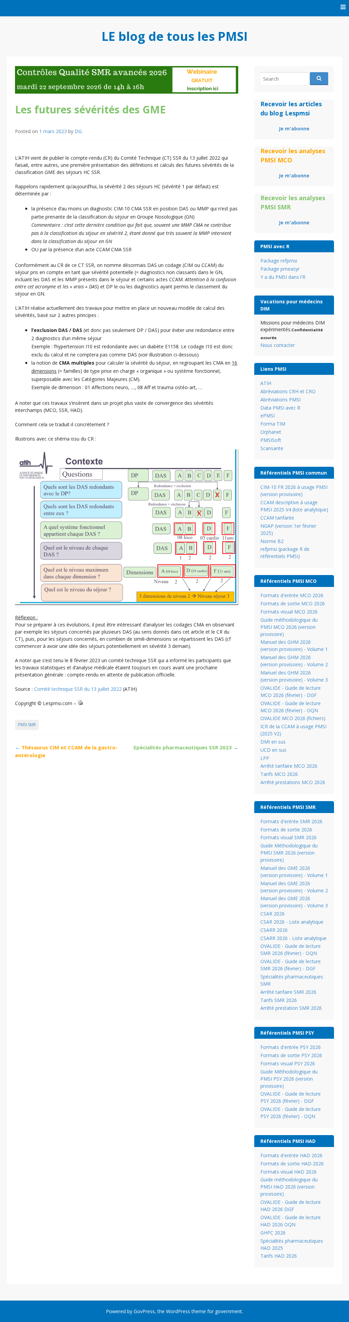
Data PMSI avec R (280, 407)
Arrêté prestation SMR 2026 (291, 1008)
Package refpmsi (278, 260)
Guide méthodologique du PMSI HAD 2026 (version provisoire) (289, 1186)
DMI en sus (273, 741)
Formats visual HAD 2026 (288, 1171)
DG (78, 131)
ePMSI (267, 415)
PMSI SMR (27, 725)
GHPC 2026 (273, 1232)
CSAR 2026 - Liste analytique (291, 922)
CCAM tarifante (277, 517)
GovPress (144, 1311)
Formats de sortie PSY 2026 (291, 1055)
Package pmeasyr (280, 269)
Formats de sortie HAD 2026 (292, 1163)
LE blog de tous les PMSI (175, 36)
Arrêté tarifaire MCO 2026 (288, 766)
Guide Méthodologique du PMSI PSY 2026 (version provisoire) (289, 1078)
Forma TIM (272, 423)
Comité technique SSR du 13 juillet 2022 (78, 689)
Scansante (271, 448)
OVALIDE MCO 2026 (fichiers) (292, 718)
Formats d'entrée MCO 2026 (291, 595)
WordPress (178, 1311)
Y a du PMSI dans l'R (282, 277)
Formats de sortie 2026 (286, 829)
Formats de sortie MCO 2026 (292, 603)
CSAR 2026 (272, 913)
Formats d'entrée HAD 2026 (291, 1155)
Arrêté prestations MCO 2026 (292, 782)
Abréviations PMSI (280, 399)
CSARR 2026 (274, 930)
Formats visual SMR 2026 (288, 837)
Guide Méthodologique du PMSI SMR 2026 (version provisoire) (289, 852)
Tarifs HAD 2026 (278, 1256)
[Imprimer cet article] (80, 703)
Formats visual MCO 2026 (289, 611)
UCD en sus (273, 750)
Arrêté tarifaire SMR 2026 (288, 992)
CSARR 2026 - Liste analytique (293, 938)
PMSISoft (270, 440)
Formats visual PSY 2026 (287, 1063)
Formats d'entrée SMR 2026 (291, 821)
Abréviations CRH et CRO (288, 391)
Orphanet (270, 432)
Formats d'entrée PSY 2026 (290, 1047)
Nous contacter (277, 345)
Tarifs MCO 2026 (279, 774)
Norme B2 (272, 541)
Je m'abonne (294, 128)
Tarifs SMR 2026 (278, 1000)
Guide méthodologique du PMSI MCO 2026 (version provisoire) (289, 627)
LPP (264, 758)
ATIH (265, 383)
